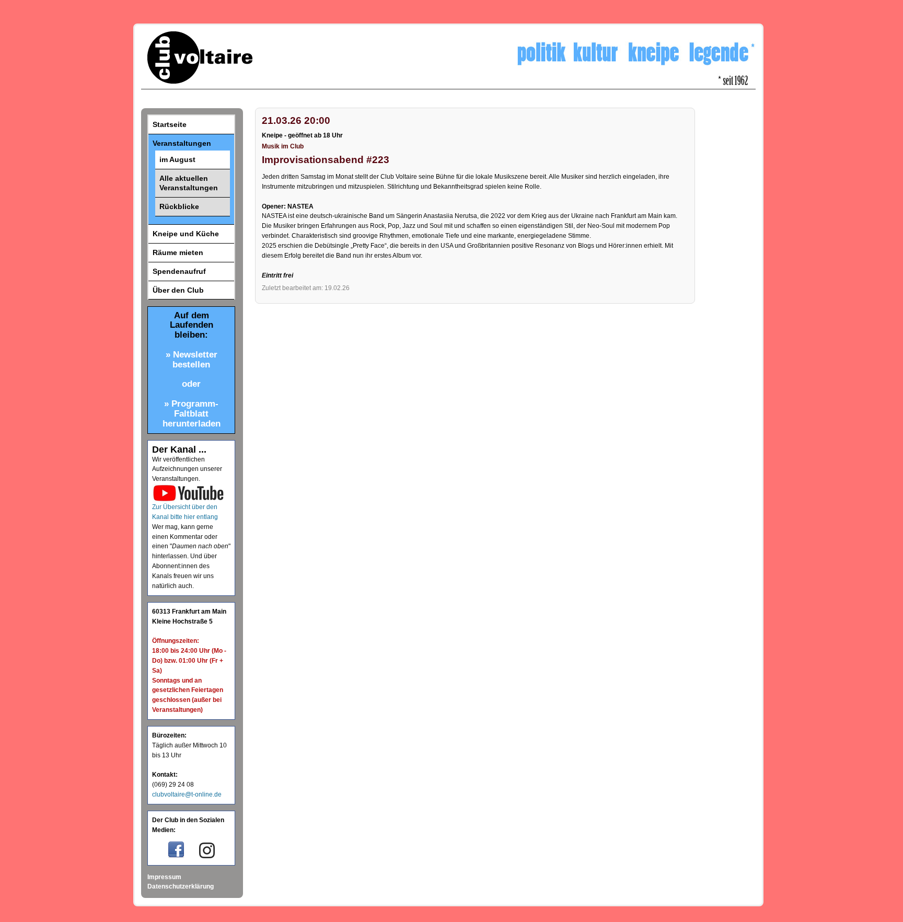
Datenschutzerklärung (180, 886)
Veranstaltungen (182, 143)
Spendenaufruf (179, 271)
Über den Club (178, 290)
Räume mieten (178, 252)
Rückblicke (179, 206)
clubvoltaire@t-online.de (187, 794)
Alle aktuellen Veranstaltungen (188, 183)
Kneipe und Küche (186, 233)
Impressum (164, 877)
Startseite (170, 124)
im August (177, 159)
